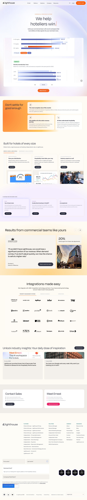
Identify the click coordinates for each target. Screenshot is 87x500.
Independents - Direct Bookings (31, 439)
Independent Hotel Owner (55, 433)
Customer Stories (80, 435)
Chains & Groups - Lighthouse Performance (34, 428)
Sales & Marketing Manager (55, 430)
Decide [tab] (43, 84)
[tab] (11, 151)
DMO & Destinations (53, 444)
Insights (78, 433)
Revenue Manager (53, 426)
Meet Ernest (8, 213)
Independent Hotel (53, 437)
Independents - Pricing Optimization (32, 435)
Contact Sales (9, 404)
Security (68, 437)
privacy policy (43, 483)
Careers (68, 428)
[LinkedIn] (8, 494)
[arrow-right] (80, 230)
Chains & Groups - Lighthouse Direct (32, 430)
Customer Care (70, 433)
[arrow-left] (76, 230)
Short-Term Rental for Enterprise (56, 442)
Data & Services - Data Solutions (31, 446)
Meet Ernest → (43, 90)
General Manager (53, 428)
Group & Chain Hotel (53, 435)
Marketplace (69, 439)
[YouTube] (12, 494)
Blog (77, 428)
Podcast (78, 439)
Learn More (14, 167)
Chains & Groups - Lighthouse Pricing (32, 426)
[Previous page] (78, 187)
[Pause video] (81, 81)
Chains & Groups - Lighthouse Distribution (33, 433)
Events (78, 430)
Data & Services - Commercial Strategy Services (35, 449)
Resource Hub (79, 426)
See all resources (79, 347)
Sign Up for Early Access (53, 404)
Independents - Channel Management (32, 437)
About (68, 426)
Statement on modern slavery (57, 494)
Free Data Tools (79, 437)
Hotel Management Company (55, 439)
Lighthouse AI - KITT (28, 453)
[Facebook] (4, 494)
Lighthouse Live (80, 442)
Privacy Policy (39, 494)
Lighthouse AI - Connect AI (30, 451)
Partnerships (69, 430)
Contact (68, 435)
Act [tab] (52, 84)
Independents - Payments (30, 442)
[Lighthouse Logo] (9, 3)
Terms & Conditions (30, 494)
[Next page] (82, 187)
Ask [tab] (35, 84)
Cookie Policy (46, 494)
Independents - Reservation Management (33, 444)
